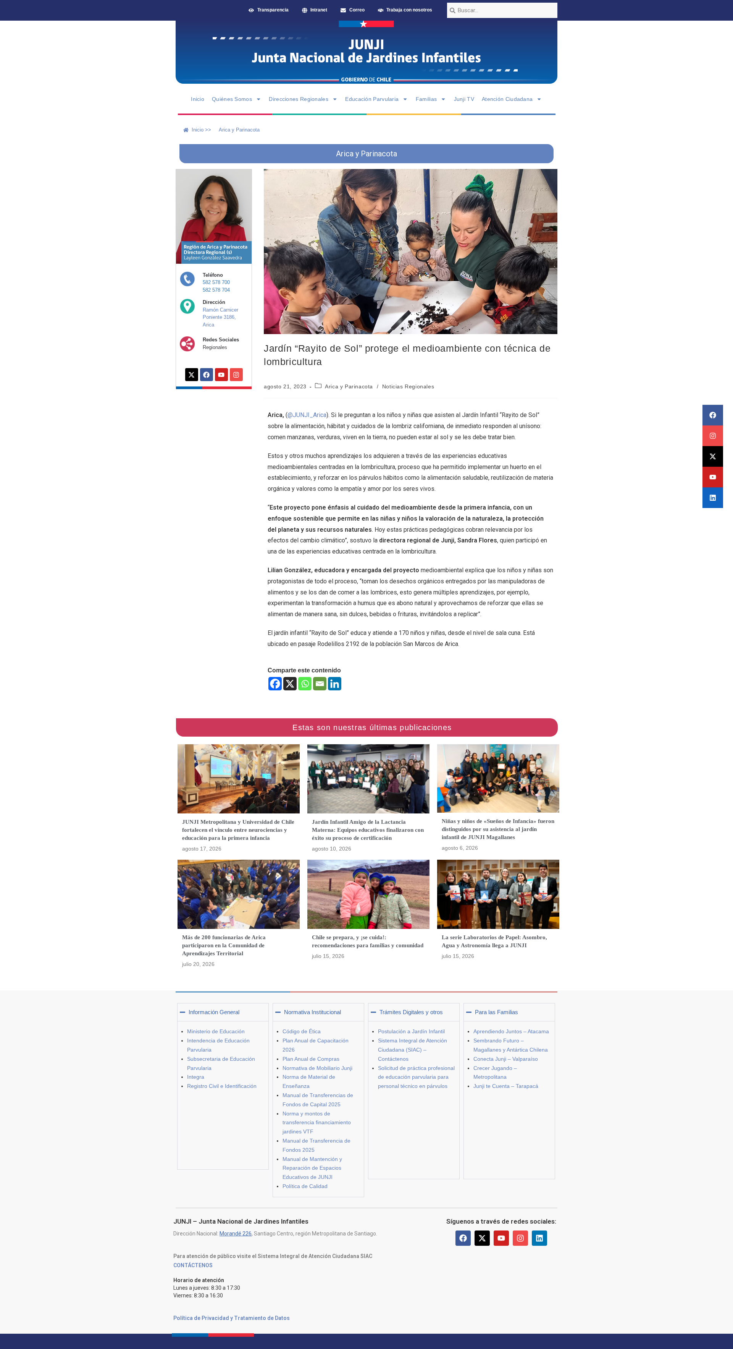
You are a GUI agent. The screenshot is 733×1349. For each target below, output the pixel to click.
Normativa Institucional (312, 1012)
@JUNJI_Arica (306, 415)
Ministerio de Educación (216, 1031)
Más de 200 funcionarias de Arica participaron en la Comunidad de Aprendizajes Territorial (224, 945)
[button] (223, 1012)
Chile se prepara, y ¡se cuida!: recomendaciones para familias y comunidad (367, 941)
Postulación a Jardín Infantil (411, 1031)
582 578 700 (216, 282)
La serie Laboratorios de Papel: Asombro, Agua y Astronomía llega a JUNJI (494, 941)
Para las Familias (496, 1012)
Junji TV (464, 99)
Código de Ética (302, 1031)
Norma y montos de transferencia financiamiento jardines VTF (317, 1122)
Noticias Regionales (408, 386)
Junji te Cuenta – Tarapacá (505, 1086)
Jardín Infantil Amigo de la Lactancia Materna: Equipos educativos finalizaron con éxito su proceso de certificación (368, 830)
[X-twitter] (712, 456)
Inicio (197, 99)
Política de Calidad (305, 1186)
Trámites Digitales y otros (411, 1012)
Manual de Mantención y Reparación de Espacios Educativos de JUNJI (312, 1168)
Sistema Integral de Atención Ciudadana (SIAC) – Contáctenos (412, 1049)
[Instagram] (712, 435)
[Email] (319, 683)
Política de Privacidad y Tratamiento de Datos (231, 1318)
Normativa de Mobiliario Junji (317, 1068)
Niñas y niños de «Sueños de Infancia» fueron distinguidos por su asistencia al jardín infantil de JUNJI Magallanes (498, 829)
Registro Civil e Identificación (222, 1086)
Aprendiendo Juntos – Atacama (511, 1031)
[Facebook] (712, 415)
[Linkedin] (712, 497)
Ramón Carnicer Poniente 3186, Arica (220, 317)
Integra (195, 1077)
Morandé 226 (236, 1233)
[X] (290, 683)
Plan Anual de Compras (311, 1059)
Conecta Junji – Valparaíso (505, 1059)
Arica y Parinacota (349, 386)
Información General (214, 1012)
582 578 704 (216, 290)
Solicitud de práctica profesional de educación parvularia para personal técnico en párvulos (416, 1077)
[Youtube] (712, 477)
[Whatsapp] (305, 683)
